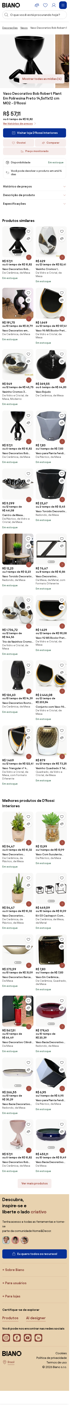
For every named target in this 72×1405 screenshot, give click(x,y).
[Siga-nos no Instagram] (6, 1338)
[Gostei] (28, 231)
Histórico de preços (17, 186)
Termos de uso (56, 1362)
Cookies (61, 1353)
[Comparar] (28, 239)
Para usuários (15, 1283)
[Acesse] (54, 5)
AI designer (36, 1318)
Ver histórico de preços (18, 123)
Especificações (14, 203)
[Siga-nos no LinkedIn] (38, 1338)
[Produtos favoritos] (45, 5)
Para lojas (12, 1296)
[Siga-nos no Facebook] (17, 1338)
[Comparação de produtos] (37, 5)
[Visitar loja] (27, 61)
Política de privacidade (51, 1357)
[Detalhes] (28, 257)
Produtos (10, 1318)
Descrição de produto (19, 195)
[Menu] (63, 5)
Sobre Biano (14, 1270)
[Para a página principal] (11, 5)
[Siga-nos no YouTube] (27, 1338)
